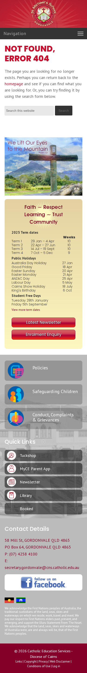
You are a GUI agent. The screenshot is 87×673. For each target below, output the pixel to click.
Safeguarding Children (55, 391)
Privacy (43, 661)
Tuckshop (28, 455)
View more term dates (26, 310)
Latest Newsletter (43, 322)
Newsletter (30, 482)
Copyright (30, 661)
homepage (14, 83)
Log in (56, 666)
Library (26, 495)
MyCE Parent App (35, 468)
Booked (26, 508)
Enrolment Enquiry (43, 334)
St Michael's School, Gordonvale (44, 23)
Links (19, 661)
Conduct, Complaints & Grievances (53, 417)
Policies (40, 368)
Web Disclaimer (60, 661)
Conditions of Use (38, 666)
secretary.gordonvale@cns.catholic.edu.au (42, 567)
